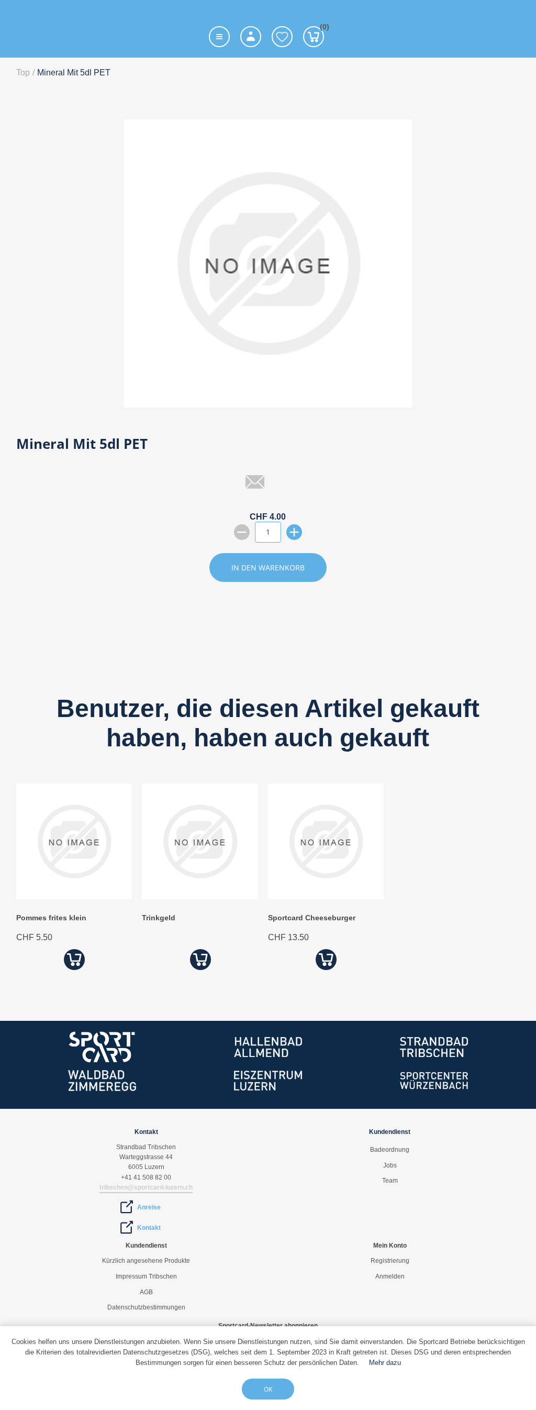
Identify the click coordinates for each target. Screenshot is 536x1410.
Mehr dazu (385, 1363)
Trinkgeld (158, 917)
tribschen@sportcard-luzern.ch (146, 1187)
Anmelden (390, 1276)
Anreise (149, 1207)
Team (390, 1180)
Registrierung (390, 1260)
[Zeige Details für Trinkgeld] (200, 896)
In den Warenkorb (268, 567)
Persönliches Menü (250, 36)
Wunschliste (282, 36)
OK (268, 1389)
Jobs (390, 1165)
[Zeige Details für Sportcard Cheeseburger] (326, 896)
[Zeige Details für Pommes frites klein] (74, 896)
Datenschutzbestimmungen (146, 1307)
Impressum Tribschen (146, 1276)
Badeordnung (389, 1149)
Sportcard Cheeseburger (311, 917)
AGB (146, 1292)
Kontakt (149, 1227)
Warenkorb (322, 28)
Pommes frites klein (51, 917)
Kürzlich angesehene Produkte (146, 1260)
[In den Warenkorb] (74, 959)
